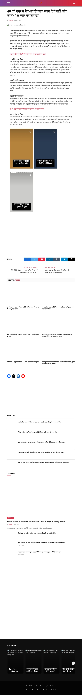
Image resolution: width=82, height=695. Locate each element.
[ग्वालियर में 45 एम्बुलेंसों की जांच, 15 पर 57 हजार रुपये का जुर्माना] (23, 349)
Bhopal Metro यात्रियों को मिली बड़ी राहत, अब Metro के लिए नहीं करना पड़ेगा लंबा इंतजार (41, 452)
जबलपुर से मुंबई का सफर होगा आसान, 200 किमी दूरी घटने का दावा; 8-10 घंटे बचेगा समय (39, 552)
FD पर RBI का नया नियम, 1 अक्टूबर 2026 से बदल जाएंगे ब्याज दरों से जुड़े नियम (37, 432)
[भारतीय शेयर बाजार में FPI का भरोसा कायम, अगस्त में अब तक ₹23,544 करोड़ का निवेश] (11, 424)
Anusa (11, 20)
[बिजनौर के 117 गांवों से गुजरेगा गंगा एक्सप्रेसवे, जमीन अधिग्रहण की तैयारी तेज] (11, 535)
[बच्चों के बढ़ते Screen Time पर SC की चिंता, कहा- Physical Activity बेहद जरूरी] (23, 294)
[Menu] (8, 3)
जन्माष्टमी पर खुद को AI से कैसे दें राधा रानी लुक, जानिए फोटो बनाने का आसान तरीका (58, 308)
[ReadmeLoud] (41, 3)
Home (28, 690)
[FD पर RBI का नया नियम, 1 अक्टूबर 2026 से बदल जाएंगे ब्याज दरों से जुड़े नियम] (11, 434)
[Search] (74, 3)
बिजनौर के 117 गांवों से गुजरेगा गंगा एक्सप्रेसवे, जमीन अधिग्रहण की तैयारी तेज (37, 533)
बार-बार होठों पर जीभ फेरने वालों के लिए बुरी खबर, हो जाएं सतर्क (28, 54)
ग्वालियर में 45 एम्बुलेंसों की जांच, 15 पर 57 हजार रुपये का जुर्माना (22, 362)
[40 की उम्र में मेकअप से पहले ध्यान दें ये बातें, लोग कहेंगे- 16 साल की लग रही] (16, 25)
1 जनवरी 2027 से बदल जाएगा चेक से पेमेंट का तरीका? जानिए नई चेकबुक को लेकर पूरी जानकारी (41, 442)
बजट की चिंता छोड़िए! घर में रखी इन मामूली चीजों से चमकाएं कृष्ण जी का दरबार (23, 335)
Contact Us (54, 690)
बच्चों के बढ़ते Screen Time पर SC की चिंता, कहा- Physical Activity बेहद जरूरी (23, 308)
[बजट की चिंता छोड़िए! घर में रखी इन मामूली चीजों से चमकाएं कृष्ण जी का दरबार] (23, 322)
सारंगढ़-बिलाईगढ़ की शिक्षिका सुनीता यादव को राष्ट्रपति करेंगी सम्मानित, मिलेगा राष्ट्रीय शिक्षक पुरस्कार (57, 335)
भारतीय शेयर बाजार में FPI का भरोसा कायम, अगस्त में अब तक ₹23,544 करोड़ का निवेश (39, 422)
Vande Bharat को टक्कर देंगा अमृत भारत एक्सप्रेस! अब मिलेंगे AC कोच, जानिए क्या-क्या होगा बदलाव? (43, 462)
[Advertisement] (41, 235)
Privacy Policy (36, 690)
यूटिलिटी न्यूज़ (10, 517)
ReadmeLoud (52, 686)
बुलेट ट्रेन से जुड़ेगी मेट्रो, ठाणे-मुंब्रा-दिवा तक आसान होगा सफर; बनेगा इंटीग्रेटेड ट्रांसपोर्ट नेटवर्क (41, 542)
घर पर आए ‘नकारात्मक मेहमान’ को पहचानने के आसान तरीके (27, 109)
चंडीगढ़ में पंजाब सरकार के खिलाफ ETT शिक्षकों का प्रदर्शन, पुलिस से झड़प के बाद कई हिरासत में (58, 363)
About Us (46, 690)
